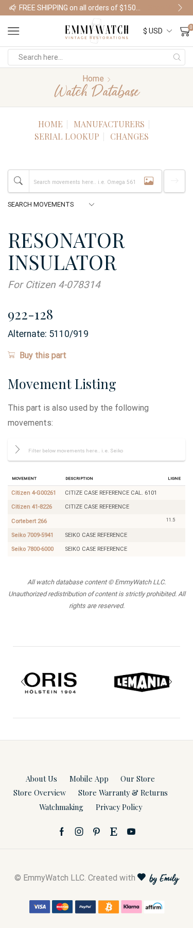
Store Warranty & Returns (123, 792)
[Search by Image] (149, 181)
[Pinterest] (96, 832)
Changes (129, 136)
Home (93, 78)
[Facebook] (62, 832)
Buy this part (43, 355)
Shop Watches (77, 8)
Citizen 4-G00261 (33, 493)
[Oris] (51, 682)
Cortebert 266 (29, 521)
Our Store (137, 778)
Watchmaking (61, 807)
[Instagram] (79, 832)
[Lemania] (142, 682)
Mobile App (89, 778)
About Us (41, 778)
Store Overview (39, 792)
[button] (12, 7)
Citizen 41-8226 (31, 506)
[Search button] (177, 57)
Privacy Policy (119, 807)
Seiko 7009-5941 (32, 535)
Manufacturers (109, 124)
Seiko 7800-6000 (32, 549)
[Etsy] (114, 832)
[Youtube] (131, 832)
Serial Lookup (66, 136)
